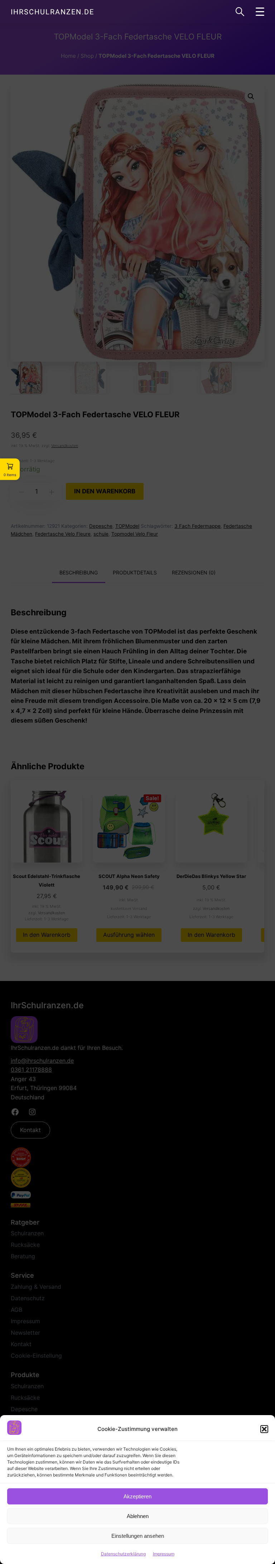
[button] (264, 1429)
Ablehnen (138, 1516)
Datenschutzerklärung (123, 1553)
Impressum (163, 1553)
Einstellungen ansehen (137, 1536)
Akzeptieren (137, 1496)
